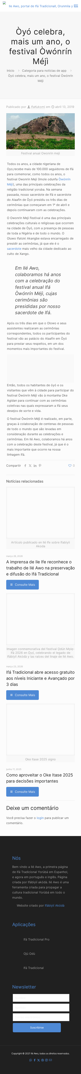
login (40, 818)
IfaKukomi (38, 107)
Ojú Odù (29, 953)
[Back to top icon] (73, 1066)
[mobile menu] (76, 5)
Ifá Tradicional (34, 968)
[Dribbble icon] (42, 1060)
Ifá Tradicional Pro (37, 939)
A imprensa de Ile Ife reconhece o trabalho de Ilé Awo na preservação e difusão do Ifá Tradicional (40, 567)
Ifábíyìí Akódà (54, 905)
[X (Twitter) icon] (38, 1060)
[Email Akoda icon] (50, 1060)
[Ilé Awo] (42, 5)
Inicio (10, 70)
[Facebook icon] (34, 1060)
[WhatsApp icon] (30, 1060)
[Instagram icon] (46, 1060)
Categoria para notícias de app (44, 70)
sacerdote (14, 248)
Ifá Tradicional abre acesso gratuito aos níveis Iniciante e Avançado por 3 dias (40, 678)
